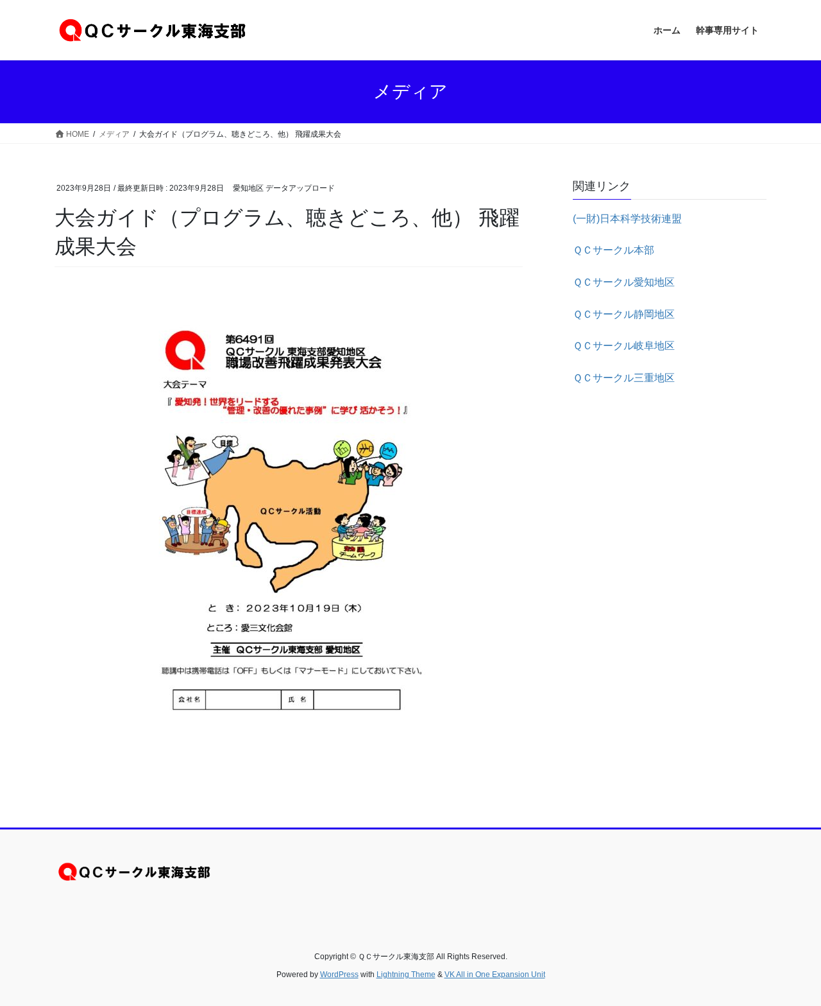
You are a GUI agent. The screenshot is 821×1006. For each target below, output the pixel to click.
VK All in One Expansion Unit (494, 974)
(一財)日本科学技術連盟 (627, 218)
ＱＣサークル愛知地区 (624, 282)
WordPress (339, 974)
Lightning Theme (406, 974)
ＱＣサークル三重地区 (624, 377)
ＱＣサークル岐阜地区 (624, 345)
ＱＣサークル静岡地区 (624, 314)
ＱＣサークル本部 (613, 250)
